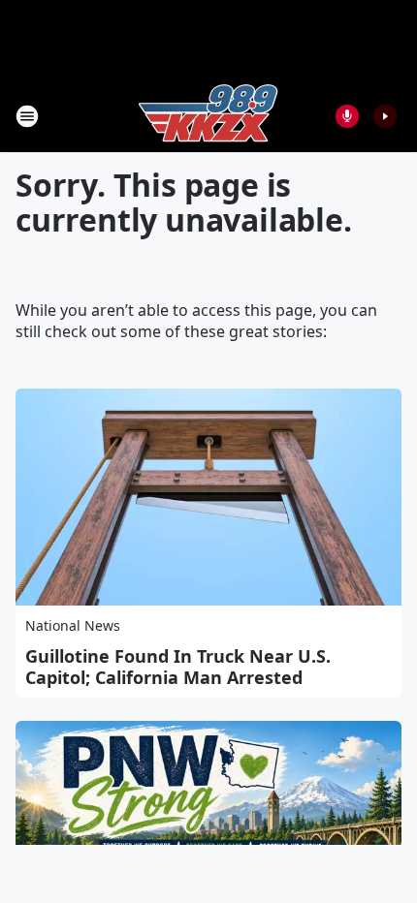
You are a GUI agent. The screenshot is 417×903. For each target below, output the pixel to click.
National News (72, 625)
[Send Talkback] (347, 116)
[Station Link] (208, 115)
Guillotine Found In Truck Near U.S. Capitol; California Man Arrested (178, 666)
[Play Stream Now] (385, 116)
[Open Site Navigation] (27, 116)
